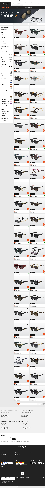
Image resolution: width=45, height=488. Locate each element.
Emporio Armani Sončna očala (26, 412)
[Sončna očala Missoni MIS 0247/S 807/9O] (21, 203)
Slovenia (38, 0)
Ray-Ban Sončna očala (5, 412)
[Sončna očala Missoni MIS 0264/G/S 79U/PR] (21, 47)
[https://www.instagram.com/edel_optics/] (41, 463)
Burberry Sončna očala (25, 417)
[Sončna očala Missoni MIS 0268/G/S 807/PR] (21, 188)
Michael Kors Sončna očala (26, 413)
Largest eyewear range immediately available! (10, 0)
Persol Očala (25, 423)
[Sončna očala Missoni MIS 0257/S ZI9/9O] (21, 156)
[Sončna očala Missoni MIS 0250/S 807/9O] (21, 391)
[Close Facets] (6, 24)
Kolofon (5, 482)
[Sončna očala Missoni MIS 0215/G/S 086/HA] (21, 297)
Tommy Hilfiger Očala (27, 427)
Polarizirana (4, 113)
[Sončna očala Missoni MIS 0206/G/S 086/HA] (21, 141)
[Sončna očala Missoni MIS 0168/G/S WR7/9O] (21, 78)
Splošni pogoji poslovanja (5, 481)
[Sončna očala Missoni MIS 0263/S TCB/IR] (21, 125)
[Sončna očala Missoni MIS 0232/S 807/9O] (21, 313)
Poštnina (16, 455)
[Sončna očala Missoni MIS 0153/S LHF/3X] (21, 266)
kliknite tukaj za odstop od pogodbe (6, 478)
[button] (5, 4)
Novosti (3, 39)
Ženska (3, 34)
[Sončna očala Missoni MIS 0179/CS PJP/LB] (21, 360)
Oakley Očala (3, 424)
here (29, 441)
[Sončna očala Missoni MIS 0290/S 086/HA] (21, 375)
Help (31, 452)
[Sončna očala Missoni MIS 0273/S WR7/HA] (21, 94)
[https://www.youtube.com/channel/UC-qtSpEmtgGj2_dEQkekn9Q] (43, 463)
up (43, 477)
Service (16, 452)
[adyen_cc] (1, 463)
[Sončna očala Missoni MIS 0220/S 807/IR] (21, 329)
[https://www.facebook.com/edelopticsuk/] (39, 463)
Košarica (38, 4)
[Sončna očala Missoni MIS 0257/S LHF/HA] (21, 31)
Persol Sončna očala (4, 415)
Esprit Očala (25, 428)
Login (32, 4)
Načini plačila (17, 454)
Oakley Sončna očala (4, 413)
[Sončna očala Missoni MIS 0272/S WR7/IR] (21, 282)
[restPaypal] (9, 463)
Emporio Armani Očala (5, 428)
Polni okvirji (4, 66)
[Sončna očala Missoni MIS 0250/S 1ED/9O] (21, 250)
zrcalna (3, 115)
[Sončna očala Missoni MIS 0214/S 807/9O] (21, 172)
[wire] (3, 464)
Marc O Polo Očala (4, 427)
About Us (2, 452)
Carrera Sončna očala (5, 416)
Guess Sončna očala (24, 415)
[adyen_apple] (12, 463)
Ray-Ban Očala (3, 423)
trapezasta (4, 75)
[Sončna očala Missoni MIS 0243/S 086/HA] (21, 109)
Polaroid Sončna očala (5, 417)
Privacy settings (3, 454)
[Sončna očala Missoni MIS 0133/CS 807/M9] (21, 219)
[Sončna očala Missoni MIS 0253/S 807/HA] (21, 235)
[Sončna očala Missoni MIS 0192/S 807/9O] (21, 62)
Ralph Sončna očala (24, 416)
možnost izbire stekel (5, 111)
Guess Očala (25, 424)
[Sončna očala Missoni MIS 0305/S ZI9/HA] (21, 344)
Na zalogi (3, 41)
